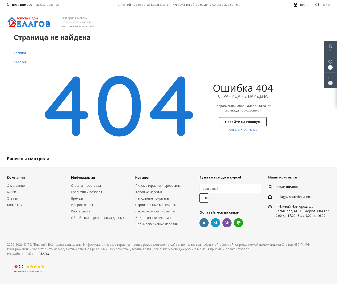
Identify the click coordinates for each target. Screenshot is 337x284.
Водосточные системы (153, 217)
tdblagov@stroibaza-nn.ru (295, 197)
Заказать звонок (47, 5)
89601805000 (287, 186)
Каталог (142, 177)
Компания (16, 177)
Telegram (215, 222)
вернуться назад (246, 129)
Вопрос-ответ (82, 205)
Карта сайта (80, 211)
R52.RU (43, 253)
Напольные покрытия (152, 198)
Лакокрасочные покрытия (155, 211)
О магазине (16, 185)
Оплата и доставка (86, 185)
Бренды (77, 198)
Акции (11, 192)
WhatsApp (238, 222)
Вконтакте (204, 222)
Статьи (12, 198)
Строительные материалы (156, 205)
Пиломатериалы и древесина (158, 185)
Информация (83, 177)
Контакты (14, 205)
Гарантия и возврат (86, 192)
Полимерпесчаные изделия (156, 224)
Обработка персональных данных (97, 217)
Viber (227, 222)
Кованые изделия (149, 192)
